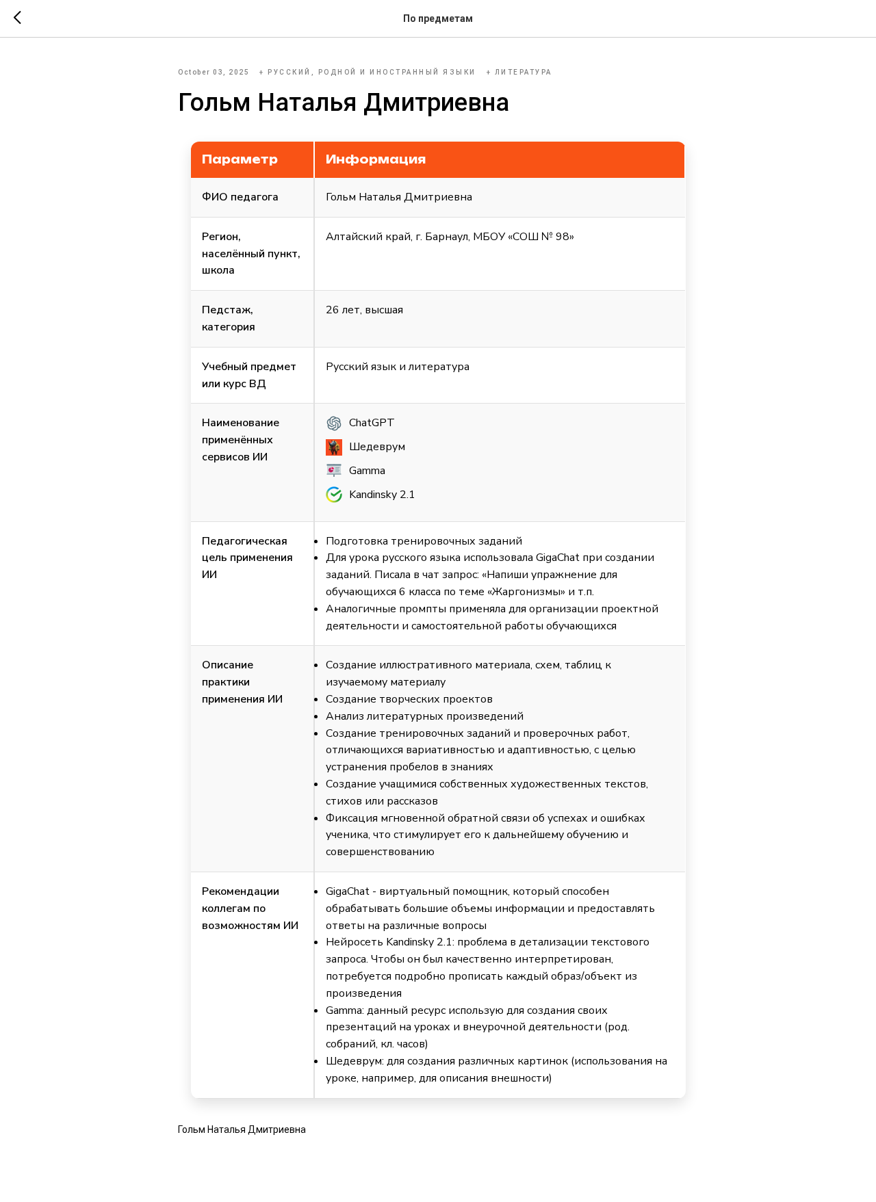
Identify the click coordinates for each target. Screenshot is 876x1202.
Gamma (367, 470)
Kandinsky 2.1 (382, 494)
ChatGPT (372, 422)
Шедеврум (377, 446)
